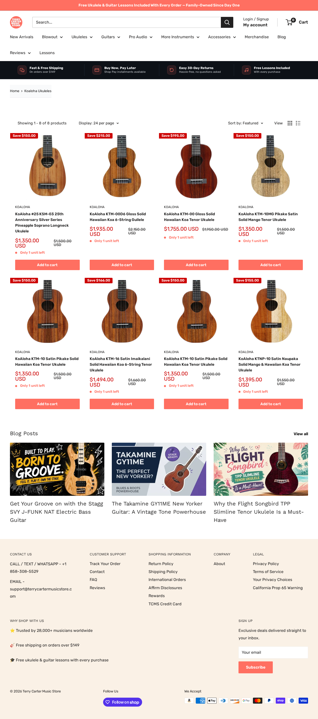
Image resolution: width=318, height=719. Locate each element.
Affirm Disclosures (165, 587)
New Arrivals (21, 37)
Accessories (219, 37)
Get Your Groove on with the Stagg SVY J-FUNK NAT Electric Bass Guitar (56, 512)
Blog (282, 37)
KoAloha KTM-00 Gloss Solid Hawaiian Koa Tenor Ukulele (189, 217)
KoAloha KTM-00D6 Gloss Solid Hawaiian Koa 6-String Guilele (118, 217)
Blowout (49, 37)
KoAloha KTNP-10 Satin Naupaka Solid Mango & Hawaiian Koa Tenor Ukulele (269, 365)
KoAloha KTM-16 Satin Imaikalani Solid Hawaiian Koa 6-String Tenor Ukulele (121, 365)
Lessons (47, 52)
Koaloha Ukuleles (37, 91)
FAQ (93, 579)
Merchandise (257, 37)
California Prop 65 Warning (278, 587)
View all (301, 433)
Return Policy (161, 563)
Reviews (17, 52)
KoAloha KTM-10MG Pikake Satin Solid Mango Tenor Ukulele (268, 217)
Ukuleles (79, 37)
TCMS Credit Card (165, 604)
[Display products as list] (298, 123)
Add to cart (47, 265)
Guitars (108, 37)
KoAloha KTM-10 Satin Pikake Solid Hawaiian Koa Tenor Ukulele (47, 362)
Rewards (157, 595)
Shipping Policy (163, 571)
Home (14, 91)
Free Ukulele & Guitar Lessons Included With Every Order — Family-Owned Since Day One (159, 5)
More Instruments (177, 37)
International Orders (167, 579)
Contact (97, 571)
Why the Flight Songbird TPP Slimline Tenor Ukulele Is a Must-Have (259, 512)
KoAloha (22, 207)
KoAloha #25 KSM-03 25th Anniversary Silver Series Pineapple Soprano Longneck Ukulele (42, 223)
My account (255, 24)
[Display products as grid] (290, 123)
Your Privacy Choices (272, 579)
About (219, 563)
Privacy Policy (266, 563)
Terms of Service (268, 571)
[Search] (227, 22)
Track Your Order (105, 563)
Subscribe (255, 667)
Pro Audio (138, 37)
